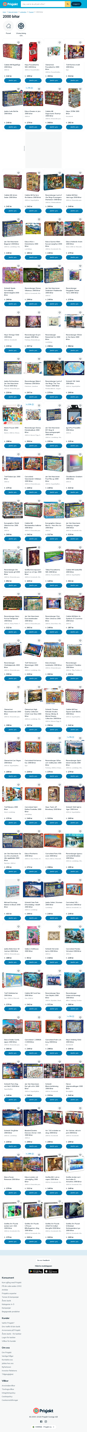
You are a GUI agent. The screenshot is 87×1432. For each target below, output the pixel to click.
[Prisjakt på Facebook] (41, 1421)
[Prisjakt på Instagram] (45, 1421)
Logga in (76, 4)
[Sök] (68, 4)
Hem (4, 12)
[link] (12, 61)
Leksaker (23, 12)
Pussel (31, 12)
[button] (18, 42)
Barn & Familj (13, 12)
